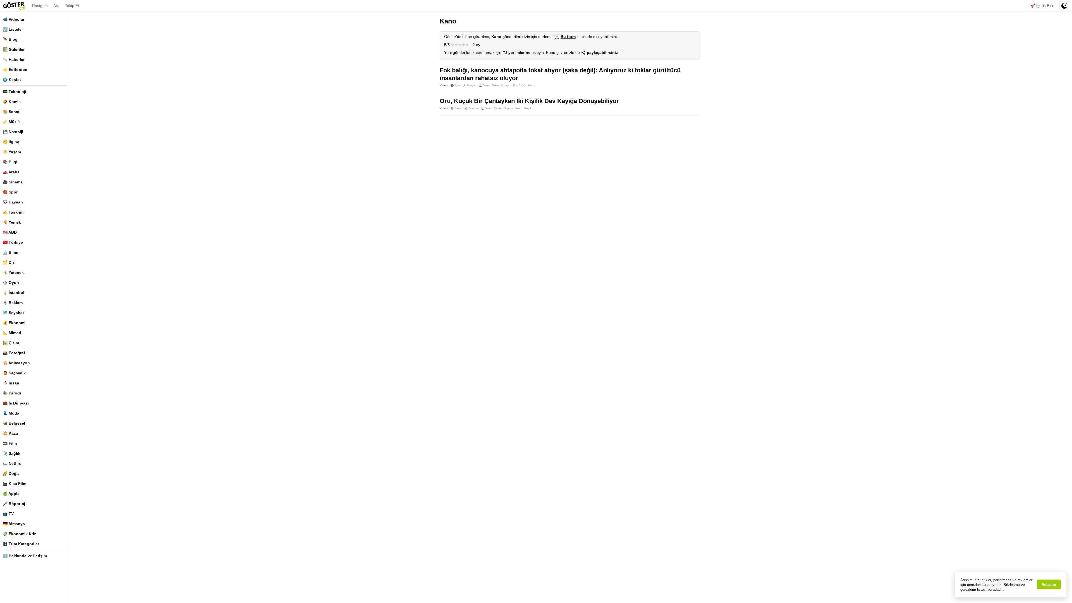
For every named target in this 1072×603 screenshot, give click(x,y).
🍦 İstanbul (13, 292)
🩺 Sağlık (11, 453)
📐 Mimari (12, 333)
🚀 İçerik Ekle (1042, 5)
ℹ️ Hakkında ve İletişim (25, 556)
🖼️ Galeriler (14, 49)
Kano (531, 85)
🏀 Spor (10, 192)
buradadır (995, 589)
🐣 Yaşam (12, 152)
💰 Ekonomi (14, 322)
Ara (56, 5)
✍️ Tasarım (13, 212)
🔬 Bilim (10, 252)
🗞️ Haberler (14, 59)
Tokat (495, 85)
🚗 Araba (11, 172)
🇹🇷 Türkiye (13, 242)
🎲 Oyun (11, 282)
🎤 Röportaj (14, 503)
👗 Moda (11, 413)
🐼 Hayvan (13, 202)
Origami (508, 108)
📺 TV (8, 513)
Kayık (528, 108)
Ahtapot (506, 85)
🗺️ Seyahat (13, 312)
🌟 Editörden (15, 69)
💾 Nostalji (13, 132)
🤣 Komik (12, 101)
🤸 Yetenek (13, 272)
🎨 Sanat (11, 111)
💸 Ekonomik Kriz (19, 534)
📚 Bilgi (10, 162)
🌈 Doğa (11, 473)
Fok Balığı (519, 85)
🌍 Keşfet (12, 79)
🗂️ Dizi (9, 262)
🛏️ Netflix (12, 463)
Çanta (498, 108)
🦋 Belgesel (14, 423)
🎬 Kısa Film (14, 483)
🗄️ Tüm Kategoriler (21, 544)
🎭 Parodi (12, 393)
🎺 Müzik (11, 121)
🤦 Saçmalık (14, 373)
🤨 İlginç (11, 142)
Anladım (1049, 584)
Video (444, 85)
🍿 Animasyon (16, 363)
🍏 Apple (11, 493)
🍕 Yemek (12, 222)
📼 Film (10, 443)
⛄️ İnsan (11, 383)
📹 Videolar (13, 19)
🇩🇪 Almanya (14, 523)
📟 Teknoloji (14, 91)
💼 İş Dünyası (16, 403)
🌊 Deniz (484, 85)
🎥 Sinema (13, 182)
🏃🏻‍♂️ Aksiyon (470, 85)
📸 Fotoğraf (14, 353)
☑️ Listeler (13, 29)
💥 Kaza (10, 433)
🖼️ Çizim (11, 343)
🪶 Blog (10, 39)
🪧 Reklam (13, 302)
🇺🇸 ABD (10, 232)
